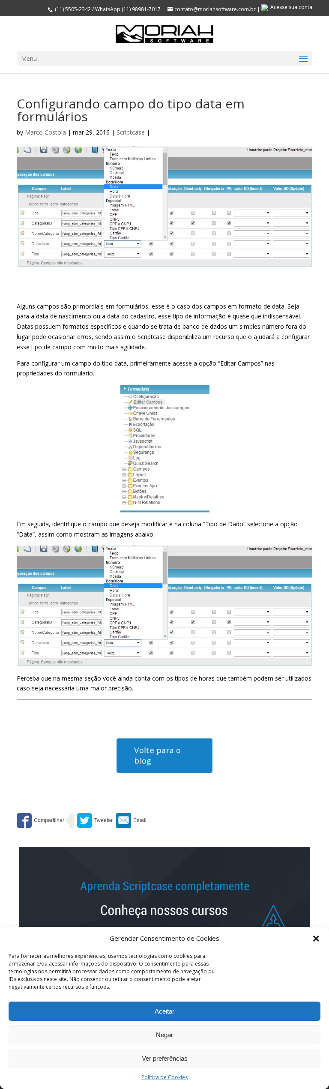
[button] (316, 938)
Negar (164, 1034)
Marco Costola (45, 132)
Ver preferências (165, 1058)
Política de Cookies (164, 1077)
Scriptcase (131, 132)
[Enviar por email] (131, 820)
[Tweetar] (95, 820)
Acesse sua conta (291, 7)
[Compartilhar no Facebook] (40, 820)
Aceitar (164, 1011)
